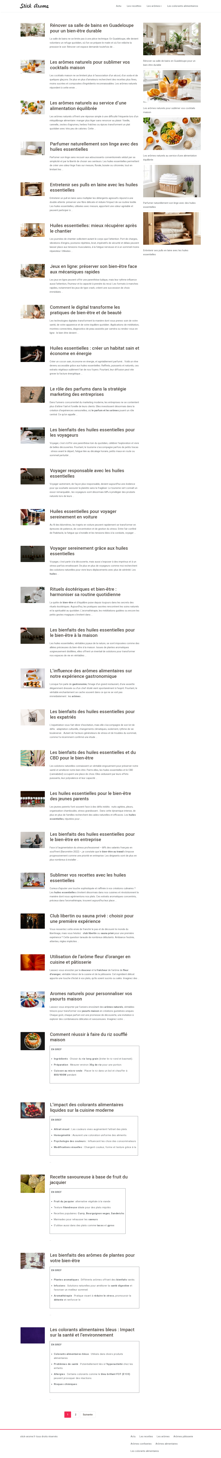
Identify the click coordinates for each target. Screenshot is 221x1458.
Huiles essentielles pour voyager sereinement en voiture (83, 514)
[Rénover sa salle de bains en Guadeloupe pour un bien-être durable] (33, 30)
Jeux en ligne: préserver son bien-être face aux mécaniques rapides (93, 269)
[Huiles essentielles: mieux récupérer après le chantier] (33, 230)
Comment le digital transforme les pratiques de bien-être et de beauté (86, 309)
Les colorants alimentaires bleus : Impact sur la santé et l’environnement (92, 1332)
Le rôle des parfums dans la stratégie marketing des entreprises (88, 391)
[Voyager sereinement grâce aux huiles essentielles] (33, 554)
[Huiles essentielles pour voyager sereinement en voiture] (33, 517)
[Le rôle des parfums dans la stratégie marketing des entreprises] (33, 395)
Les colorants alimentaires (182, 6)
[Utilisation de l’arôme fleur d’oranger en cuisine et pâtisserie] (33, 962)
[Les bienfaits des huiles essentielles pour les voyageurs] (33, 435)
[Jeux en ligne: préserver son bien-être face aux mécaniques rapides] (33, 271)
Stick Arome (34, 6)
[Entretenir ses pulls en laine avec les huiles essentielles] (33, 189)
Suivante (88, 1414)
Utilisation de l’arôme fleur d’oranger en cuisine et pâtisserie (90, 959)
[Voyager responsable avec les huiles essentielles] (33, 476)
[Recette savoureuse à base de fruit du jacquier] (33, 1184)
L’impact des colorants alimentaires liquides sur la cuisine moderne (86, 1107)
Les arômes (153, 6)
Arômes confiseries (141, 1443)
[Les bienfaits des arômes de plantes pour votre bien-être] (33, 1261)
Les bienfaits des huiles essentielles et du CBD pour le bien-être (93, 755)
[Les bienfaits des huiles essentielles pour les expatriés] (33, 717)
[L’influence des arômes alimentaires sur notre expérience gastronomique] (33, 678)
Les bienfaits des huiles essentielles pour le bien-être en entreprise (92, 837)
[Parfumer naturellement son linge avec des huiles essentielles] (33, 148)
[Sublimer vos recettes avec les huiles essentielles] (33, 881)
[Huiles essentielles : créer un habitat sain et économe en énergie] (33, 354)
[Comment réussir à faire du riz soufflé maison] (33, 1041)
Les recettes (134, 6)
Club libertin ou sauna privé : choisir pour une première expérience (92, 918)
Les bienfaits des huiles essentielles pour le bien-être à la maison (92, 632)
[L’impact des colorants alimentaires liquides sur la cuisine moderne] (33, 1110)
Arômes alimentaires (166, 1443)
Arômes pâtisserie (183, 1436)
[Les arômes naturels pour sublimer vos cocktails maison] (33, 66)
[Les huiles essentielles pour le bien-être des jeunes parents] (33, 799)
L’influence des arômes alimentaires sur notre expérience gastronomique (91, 673)
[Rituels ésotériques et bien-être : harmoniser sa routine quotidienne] (33, 595)
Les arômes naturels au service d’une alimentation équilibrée (88, 105)
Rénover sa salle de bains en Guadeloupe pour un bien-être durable (92, 28)
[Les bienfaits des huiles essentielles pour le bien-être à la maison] (33, 636)
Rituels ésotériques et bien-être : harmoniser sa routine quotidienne (85, 591)
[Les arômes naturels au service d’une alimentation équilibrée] (33, 107)
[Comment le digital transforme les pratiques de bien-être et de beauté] (33, 311)
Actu (118, 6)
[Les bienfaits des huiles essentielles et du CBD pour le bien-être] (33, 758)
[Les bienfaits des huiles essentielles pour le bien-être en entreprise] (33, 840)
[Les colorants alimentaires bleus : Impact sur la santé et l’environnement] (33, 1335)
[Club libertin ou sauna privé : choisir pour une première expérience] (33, 921)
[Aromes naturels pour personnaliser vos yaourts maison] (33, 999)
